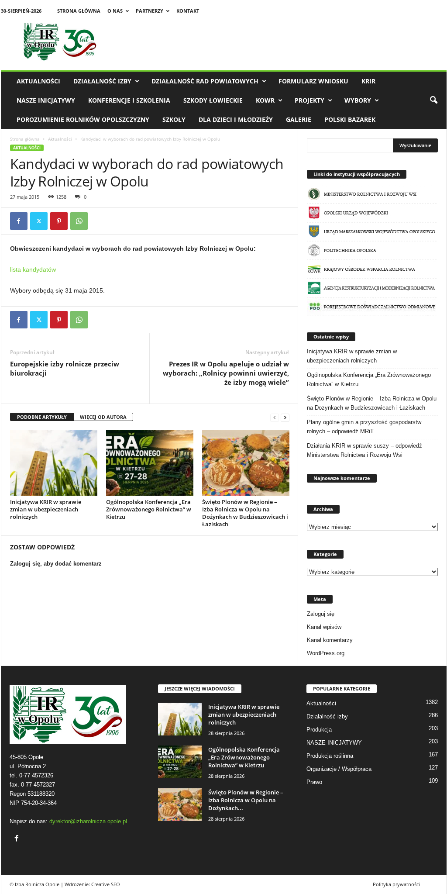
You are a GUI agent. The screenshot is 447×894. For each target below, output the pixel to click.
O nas (115, 10)
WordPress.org (325, 653)
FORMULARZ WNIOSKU (313, 81)
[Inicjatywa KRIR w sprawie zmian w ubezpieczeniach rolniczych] (53, 463)
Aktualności (38, 81)
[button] (433, 100)
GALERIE (298, 119)
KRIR (368, 81)
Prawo (314, 782)
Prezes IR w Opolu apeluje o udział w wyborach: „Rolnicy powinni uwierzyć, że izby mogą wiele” (226, 373)
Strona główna (78, 10)
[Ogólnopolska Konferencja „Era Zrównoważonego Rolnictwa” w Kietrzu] (149, 463)
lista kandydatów (33, 269)
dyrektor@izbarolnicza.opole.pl (88, 821)
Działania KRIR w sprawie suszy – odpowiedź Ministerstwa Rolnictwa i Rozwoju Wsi (364, 450)
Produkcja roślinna (329, 755)
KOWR (265, 100)
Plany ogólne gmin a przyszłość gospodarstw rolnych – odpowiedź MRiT (364, 427)
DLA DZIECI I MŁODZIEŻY (236, 119)
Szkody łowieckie (213, 100)
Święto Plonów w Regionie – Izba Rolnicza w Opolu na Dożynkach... (245, 800)
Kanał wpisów (324, 627)
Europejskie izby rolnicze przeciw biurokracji (64, 368)
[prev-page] (274, 417)
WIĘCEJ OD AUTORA (103, 417)
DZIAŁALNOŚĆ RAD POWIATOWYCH (204, 81)
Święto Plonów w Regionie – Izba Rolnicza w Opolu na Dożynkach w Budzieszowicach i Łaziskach (245, 513)
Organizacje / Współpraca (338, 769)
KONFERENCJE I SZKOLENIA (129, 100)
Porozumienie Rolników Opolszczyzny (83, 119)
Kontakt (187, 10)
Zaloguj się (320, 614)
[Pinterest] (59, 221)
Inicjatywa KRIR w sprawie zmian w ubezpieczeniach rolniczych (45, 509)
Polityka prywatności (396, 884)
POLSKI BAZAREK (349, 119)
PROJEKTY (309, 100)
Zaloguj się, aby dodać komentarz (56, 563)
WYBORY (357, 100)
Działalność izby (102, 81)
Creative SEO (105, 884)
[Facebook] (19, 221)
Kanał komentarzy (330, 640)
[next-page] (285, 417)
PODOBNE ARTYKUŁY (42, 417)
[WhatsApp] (79, 221)
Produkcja (319, 729)
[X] (39, 221)
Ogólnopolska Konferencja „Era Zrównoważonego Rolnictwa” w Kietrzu (148, 509)
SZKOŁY (174, 119)
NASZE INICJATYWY (46, 100)
